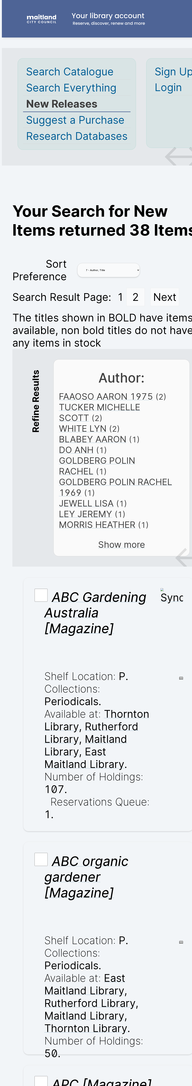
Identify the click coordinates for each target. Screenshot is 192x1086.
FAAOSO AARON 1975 (106, 396)
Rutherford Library (90, 1003)
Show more (121, 544)
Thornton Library (85, 1028)
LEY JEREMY (85, 514)
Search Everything (71, 87)
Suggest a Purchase (75, 120)
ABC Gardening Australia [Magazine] (95, 612)
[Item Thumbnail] (171, 597)
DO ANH (76, 449)
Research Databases (77, 136)
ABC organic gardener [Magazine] (86, 877)
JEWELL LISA (86, 503)
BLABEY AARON (92, 439)
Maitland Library (84, 1015)
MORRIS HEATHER (97, 524)
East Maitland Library (84, 757)
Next (164, 297)
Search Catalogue (70, 71)
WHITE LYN (82, 428)
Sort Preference (39, 270)
